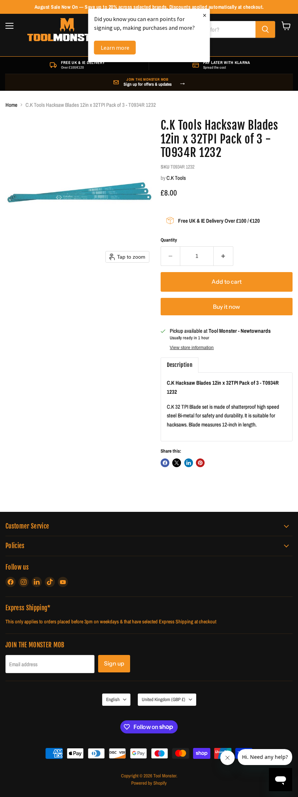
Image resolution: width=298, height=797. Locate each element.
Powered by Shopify (149, 783)
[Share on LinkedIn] (188, 462)
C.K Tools (176, 178)
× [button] (204, 15)
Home (11, 105)
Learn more (115, 47)
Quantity (169, 240)
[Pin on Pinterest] (200, 462)
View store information (192, 347)
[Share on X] (176, 462)
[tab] (179, 365)
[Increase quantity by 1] (223, 256)
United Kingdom (163, 699)
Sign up (114, 663)
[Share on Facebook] (165, 462)
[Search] (265, 29)
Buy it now (226, 306)
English (113, 699)
